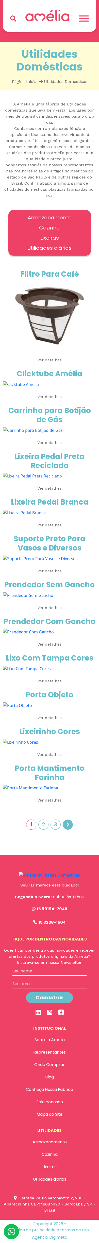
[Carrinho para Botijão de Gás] (33, 430)
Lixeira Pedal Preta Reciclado (49, 461)
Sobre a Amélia (50, 1040)
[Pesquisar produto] (13, 18)
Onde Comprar (49, 1065)
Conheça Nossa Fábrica (49, 1089)
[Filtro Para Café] (49, 315)
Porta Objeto (49, 695)
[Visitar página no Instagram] (49, 1012)
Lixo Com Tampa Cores (49, 658)
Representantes (49, 1052)
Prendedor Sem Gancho (49, 585)
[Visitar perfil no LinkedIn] (38, 1012)
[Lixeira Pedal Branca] (24, 512)
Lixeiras (49, 237)
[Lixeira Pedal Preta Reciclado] (32, 475)
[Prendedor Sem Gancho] (28, 595)
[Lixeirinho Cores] (20, 741)
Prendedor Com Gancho (49, 621)
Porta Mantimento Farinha (50, 773)
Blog (49, 1077)
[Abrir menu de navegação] (84, 18)
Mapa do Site (49, 1114)
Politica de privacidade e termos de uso (49, 1230)
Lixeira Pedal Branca (49, 502)
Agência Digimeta (49, 1237)
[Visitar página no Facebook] (61, 1012)
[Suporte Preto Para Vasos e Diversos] (40, 558)
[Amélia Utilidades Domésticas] (47, 15)
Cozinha (49, 227)
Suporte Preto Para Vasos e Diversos (49, 543)
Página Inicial (25, 81)
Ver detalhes (49, 360)
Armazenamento (50, 217)
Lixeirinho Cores (49, 731)
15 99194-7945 (52, 909)
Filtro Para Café (49, 274)
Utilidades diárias (49, 248)
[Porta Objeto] (17, 705)
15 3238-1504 (52, 922)
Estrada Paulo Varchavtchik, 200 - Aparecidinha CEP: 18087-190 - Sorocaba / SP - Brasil (49, 1204)
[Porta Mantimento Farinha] (30, 787)
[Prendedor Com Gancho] (28, 631)
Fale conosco (49, 1102)
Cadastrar (49, 997)
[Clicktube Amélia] (21, 384)
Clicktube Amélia (49, 374)
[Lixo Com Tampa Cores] (27, 668)
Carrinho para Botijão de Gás (49, 415)
